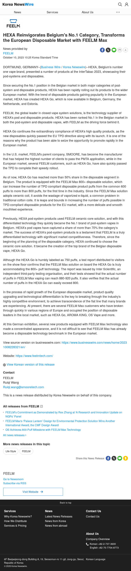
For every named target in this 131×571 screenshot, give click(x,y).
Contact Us (93, 511)
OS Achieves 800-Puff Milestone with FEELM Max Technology (43, 430)
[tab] (24, 511)
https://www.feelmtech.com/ (34, 355)
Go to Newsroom (13, 479)
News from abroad (56, 525)
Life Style (11, 451)
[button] (120, 4)
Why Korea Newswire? (18, 516)
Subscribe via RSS (14, 483)
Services (10, 511)
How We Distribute (15, 521)
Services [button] (52, 12)
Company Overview (98, 539)
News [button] (17, 12)
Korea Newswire (74, 67)
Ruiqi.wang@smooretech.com (23, 387)
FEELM (8, 53)
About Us (92, 534)
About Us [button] (87, 12)
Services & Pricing (15, 525)
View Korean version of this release (30, 364)
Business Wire (51, 67)
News (48, 511)
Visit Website (33, 492)
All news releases (14, 435)
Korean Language (95, 559)
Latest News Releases (58, 516)
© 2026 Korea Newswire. (15, 566)
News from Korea (55, 521)
